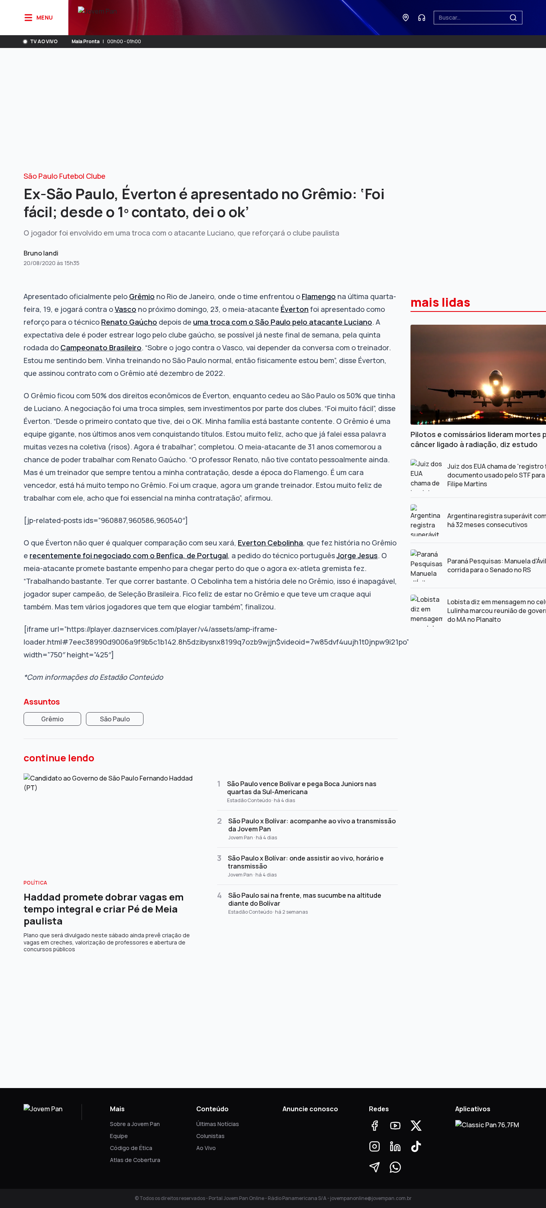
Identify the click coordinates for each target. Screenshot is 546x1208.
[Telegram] (374, 1167)
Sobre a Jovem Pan (135, 1124)
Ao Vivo (206, 1148)
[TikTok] (416, 1146)
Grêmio (52, 719)
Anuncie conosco (310, 1108)
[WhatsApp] (395, 1167)
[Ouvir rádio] (422, 18)
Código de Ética (131, 1148)
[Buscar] (513, 18)
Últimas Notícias (217, 1124)
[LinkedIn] (395, 1146)
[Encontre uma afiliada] (406, 18)
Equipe (119, 1136)
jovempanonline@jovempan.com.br (371, 1198)
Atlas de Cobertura (135, 1160)
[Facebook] (374, 1125)
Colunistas (210, 1136)
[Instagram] (374, 1146)
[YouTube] (395, 1125)
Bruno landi (41, 253)
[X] (416, 1125)
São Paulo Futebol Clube (65, 176)
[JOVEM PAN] (97, 17)
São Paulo (115, 719)
